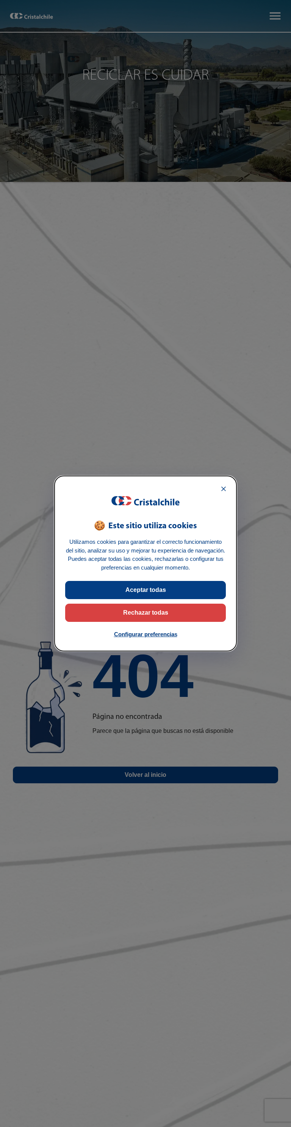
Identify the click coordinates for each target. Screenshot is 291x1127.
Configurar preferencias (145, 634)
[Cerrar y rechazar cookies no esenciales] (223, 489)
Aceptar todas (145, 590)
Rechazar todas (145, 612)
